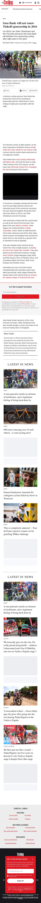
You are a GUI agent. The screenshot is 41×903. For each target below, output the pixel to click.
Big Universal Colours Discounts (22, 9)
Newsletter (34, 90)
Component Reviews (10, 843)
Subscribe (29, 2)
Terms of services (25, 302)
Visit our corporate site (27, 895)
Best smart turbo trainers (11, 831)
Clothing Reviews (30, 843)
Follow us (24, 90)
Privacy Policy (27, 888)
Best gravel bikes (30, 827)
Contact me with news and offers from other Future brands (21, 876)
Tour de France (13, 815)
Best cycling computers (30, 831)
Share (7, 90)
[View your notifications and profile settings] (20, 3)
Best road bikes (10, 827)
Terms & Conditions (19, 889)
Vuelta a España (13, 819)
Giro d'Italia (28, 815)
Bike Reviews (30, 839)
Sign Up (20, 881)
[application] (20, 185)
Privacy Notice (26, 304)
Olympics (27, 819)
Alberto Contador (21, 226)
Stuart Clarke (9, 43)
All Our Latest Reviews (10, 839)
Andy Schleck (8, 255)
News (4, 18)
